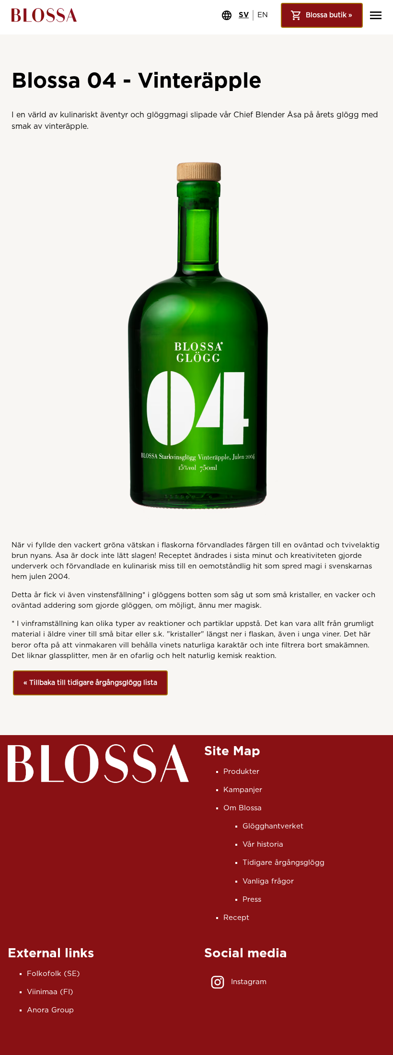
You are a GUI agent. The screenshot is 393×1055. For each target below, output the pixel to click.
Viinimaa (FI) (50, 992)
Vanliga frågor (268, 881)
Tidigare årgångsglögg (283, 862)
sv (244, 15)
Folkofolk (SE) (53, 973)
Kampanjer (242, 790)
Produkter (241, 771)
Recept (236, 917)
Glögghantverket (273, 826)
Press (252, 899)
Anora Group (50, 1010)
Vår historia (263, 844)
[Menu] (375, 15)
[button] (90, 683)
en (262, 15)
